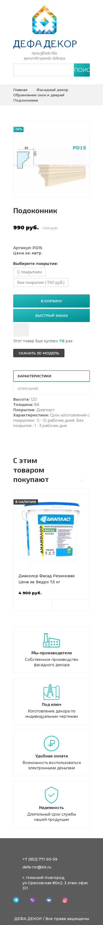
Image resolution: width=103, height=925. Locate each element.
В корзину (51, 301)
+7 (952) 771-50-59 (39, 859)
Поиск (82, 70)
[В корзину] (32, 605)
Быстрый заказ (51, 315)
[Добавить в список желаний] (21, 329)
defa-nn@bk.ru (36, 867)
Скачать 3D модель (38, 353)
